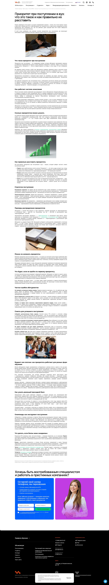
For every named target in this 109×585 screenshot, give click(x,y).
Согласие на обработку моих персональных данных (30, 512)
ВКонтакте (80, 545)
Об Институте (18, 5)
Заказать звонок (59, 542)
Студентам (40, 5)
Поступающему (69, 2)
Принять (69, 578)
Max (78, 542)
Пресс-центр (25, 8)
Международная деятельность (61, 5)
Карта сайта (18, 559)
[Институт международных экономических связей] (25, 2)
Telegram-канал (81, 540)
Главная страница (18, 8)
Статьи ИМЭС (31, 8)
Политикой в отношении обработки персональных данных (34, 513)
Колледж (90, 5)
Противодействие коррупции (43, 548)
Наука (47, 5)
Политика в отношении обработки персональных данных (44, 557)
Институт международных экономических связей (48, 129)
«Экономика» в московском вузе (49, 217)
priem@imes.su (59, 549)
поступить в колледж (26, 452)
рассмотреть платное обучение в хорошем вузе (31, 447)
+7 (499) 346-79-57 (60, 540)
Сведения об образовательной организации (54, 2)
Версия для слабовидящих (90, 2)
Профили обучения (21, 538)
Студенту (17, 550)
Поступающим (30, 5)
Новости (73, 5)
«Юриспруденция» (43, 215)
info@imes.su (58, 554)
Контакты (81, 5)
